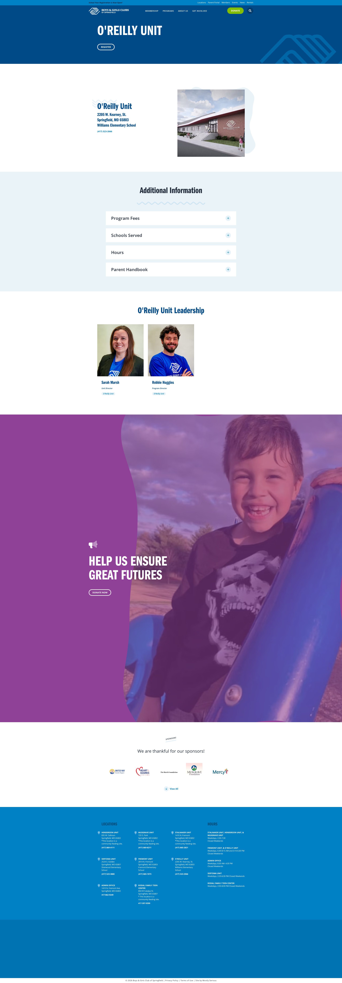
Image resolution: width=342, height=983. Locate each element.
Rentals (250, 2)
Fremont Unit (145, 859)
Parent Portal (213, 2)
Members (226, 2)
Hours (117, 252)
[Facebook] (163, 937)
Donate (235, 10)
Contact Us (99, 951)
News (242, 2)
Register (106, 47)
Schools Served (126, 235)
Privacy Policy (171, 980)
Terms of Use (186, 980)
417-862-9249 (107, 895)
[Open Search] (250, 10)
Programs (168, 11)
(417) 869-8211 (144, 847)
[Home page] (115, 11)
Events (235, 2)
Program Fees (125, 218)
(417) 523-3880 (108, 874)
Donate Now (99, 592)
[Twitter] (168, 937)
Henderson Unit (110, 832)
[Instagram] (174, 937)
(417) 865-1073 (144, 874)
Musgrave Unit (146, 832)
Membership (151, 11)
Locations (202, 2)
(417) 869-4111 (108, 847)
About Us (183, 11)
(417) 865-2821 (181, 847)
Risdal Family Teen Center (148, 887)
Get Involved (199, 11)
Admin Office (108, 885)
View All (174, 788)
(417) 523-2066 (104, 131)
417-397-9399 (144, 903)
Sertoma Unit (109, 859)
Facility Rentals (168, 944)
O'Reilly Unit (181, 859)
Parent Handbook (129, 269)
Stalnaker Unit (183, 832)
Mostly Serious (209, 980)
